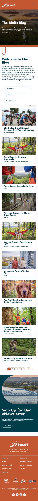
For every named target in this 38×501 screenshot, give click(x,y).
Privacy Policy (23, 489)
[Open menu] (32, 4)
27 (28, 369)
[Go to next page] (32, 369)
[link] (7, 425)
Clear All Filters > (11, 101)
